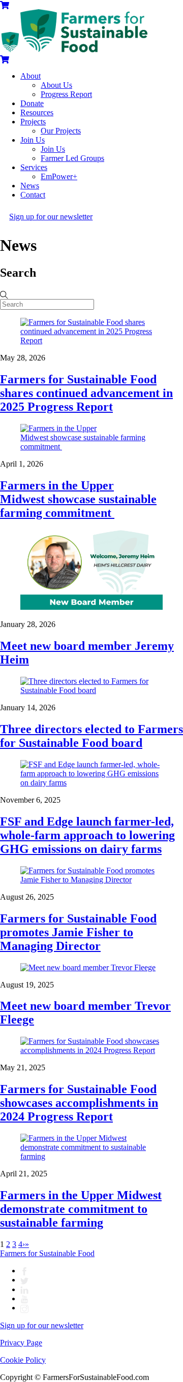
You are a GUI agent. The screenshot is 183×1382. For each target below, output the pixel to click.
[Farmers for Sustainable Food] (73, 49)
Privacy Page (21, 1342)
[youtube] (24, 1298)
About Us (56, 85)
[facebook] (24, 1270)
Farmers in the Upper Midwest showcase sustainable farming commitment (78, 499)
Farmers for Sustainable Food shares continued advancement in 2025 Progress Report (86, 393)
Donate (32, 103)
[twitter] (24, 1279)
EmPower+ (59, 176)
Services (33, 167)
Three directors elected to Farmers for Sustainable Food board (91, 735)
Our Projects (61, 130)
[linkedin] (24, 1289)
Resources (36, 112)
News (29, 185)
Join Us (32, 140)
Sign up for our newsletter (51, 216)
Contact (32, 194)
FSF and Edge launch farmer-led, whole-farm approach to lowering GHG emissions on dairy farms (87, 835)
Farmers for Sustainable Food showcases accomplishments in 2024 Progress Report (79, 1102)
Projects (33, 121)
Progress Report (66, 94)
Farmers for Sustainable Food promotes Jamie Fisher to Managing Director (78, 932)
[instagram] (24, 1307)
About (30, 76)
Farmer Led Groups (72, 158)
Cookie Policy (23, 1360)
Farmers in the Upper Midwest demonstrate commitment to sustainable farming (81, 1209)
